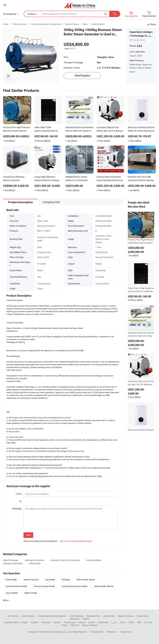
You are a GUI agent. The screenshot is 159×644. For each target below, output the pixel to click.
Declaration (111, 632)
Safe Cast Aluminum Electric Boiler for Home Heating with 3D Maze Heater (141, 431)
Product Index (142, 616)
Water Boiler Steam (86, 579)
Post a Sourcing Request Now (76, 541)
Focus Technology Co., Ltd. (59, 632)
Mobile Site (74, 618)
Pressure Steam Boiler (44, 586)
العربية (113, 622)
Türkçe (64, 625)
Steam (98, 263)
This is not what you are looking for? (40, 541)
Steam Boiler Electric (104, 586)
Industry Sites (109, 616)
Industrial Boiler (93, 560)
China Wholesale (76, 616)
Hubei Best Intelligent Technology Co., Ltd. (141, 35)
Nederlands (103, 622)
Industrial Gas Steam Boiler (74, 586)
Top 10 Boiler (12, 592)
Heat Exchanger (10, 560)
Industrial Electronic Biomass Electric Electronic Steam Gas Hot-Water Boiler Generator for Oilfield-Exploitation (141, 334)
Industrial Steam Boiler (16, 586)
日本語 (131, 622)
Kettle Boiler (35, 563)
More (131, 71)
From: (18, 493)
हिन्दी (139, 622)
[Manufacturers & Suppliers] (79, 5)
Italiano (82, 622)
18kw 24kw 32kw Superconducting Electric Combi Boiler (141, 290)
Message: (17, 508)
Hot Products (12, 616)
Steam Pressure (31, 579)
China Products (28, 616)
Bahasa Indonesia (89, 625)
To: (20, 501)
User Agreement (97, 632)
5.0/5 (139, 46)
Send (28, 535)
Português (45, 622)
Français (57, 622)
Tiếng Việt (74, 625)
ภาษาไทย (148, 622)
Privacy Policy (126, 632)
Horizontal (100, 270)
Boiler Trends (31, 592)
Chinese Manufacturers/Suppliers (52, 616)
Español (34, 622)
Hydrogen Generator (34, 560)
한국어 (122, 622)
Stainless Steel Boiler (13, 563)
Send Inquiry (82, 75)
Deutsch (91, 622)
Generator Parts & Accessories (65, 560)
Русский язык (69, 622)
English (25, 622)
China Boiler (11, 579)
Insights (85, 618)
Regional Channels (126, 616)
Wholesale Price (93, 616)
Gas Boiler (50, 579)
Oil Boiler (66, 579)
